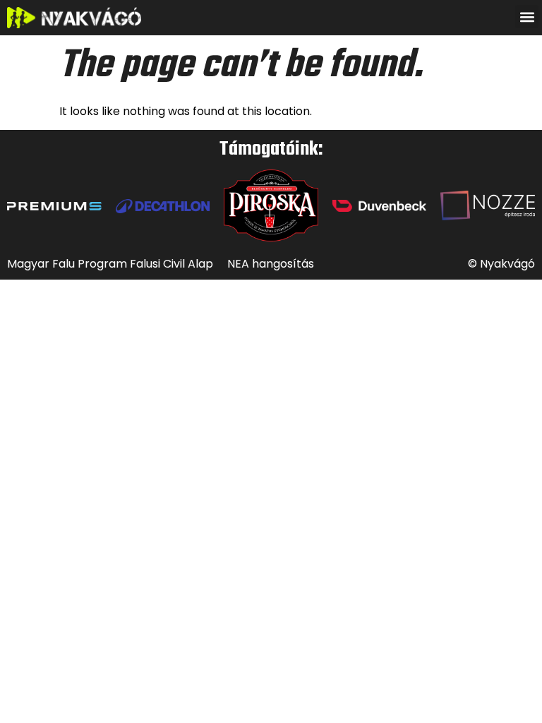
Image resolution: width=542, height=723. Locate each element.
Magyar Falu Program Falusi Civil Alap (110, 264)
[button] (526, 16)
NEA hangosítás (270, 264)
